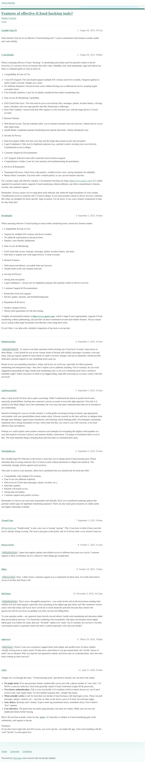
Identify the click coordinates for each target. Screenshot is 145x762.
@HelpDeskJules (9, 552)
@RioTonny (7, 647)
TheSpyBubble (8, 3)
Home (4, 751)
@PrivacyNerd (8, 577)
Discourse (17, 758)
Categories (14, 751)
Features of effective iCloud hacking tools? (37, 13)
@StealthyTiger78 (10, 349)
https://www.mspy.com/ (80, 181)
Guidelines (27, 751)
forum (3, 22)
